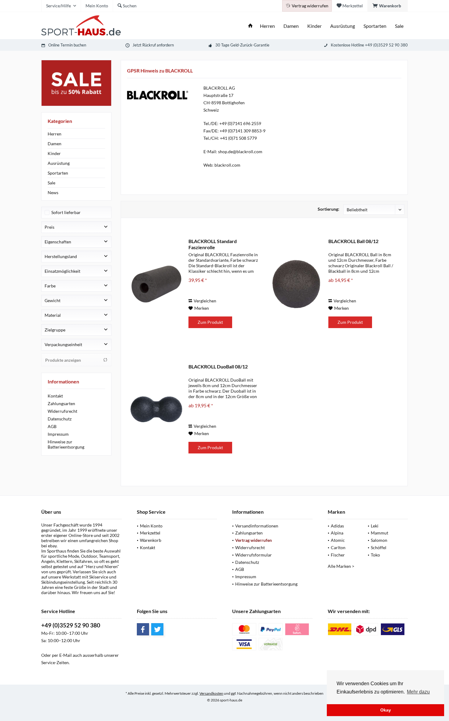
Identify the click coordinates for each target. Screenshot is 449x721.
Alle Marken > (341, 566)
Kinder (54, 153)
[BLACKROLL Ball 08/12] (296, 284)
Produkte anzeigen (63, 360)
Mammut (379, 532)
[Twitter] (157, 629)
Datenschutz (59, 418)
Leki (374, 525)
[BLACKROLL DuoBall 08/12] (156, 409)
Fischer (338, 554)
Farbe (50, 285)
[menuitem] (387, 6)
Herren (54, 133)
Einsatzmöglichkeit (62, 271)
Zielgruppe (55, 329)
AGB (52, 426)
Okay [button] (385, 710)
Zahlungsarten (61, 403)
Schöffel (378, 547)
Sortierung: (328, 209)
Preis (49, 227)
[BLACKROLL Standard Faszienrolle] (156, 284)
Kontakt (55, 395)
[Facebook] (143, 629)
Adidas (337, 525)
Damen (54, 143)
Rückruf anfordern (158, 45)
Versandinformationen (256, 525)
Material (53, 315)
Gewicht (52, 300)
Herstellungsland (61, 256)
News (53, 192)
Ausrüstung (59, 163)
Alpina (337, 532)
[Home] (250, 26)
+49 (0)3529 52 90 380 (70, 625)
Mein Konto (151, 525)
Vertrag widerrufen (253, 540)
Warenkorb (150, 540)
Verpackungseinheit (63, 344)
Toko (375, 554)
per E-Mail (62, 655)
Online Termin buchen (67, 45)
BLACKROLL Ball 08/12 (353, 241)
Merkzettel (150, 532)
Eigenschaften (58, 241)
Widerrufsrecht (62, 411)
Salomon (379, 540)
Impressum (58, 434)
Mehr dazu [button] (418, 691)
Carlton (338, 547)
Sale (51, 182)
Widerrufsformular (253, 554)
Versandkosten (211, 693)
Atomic (338, 540)
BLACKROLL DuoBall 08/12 (218, 366)
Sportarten (58, 173)
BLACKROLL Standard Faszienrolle (212, 244)
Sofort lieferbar (66, 212)
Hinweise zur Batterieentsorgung (66, 444)
